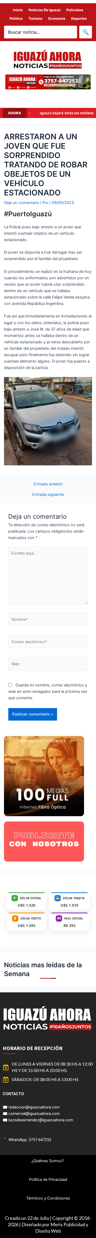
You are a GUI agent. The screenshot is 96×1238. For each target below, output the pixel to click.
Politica (16, 18)
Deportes (79, 18)
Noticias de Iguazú (45, 10)
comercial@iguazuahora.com (34, 1113)
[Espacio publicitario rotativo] (48, 81)
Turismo (35, 18)
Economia (56, 18)
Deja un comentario (21, 202)
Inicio (18, 10)
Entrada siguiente (48, 495)
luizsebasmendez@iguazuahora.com (41, 1120)
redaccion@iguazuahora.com (34, 1107)
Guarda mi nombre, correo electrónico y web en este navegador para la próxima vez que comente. (47, 691)
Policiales (74, 10)
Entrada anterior (48, 484)
